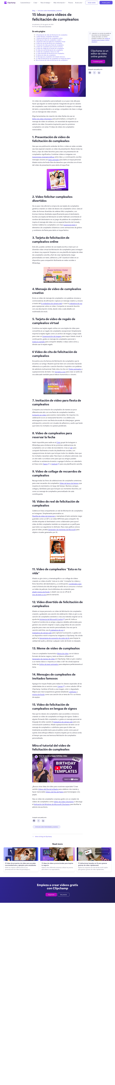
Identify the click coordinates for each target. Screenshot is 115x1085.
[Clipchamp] (10, 2)
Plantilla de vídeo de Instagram (43, 516)
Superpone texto (69, 225)
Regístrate (51, 894)
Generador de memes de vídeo (43, 659)
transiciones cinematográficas (43, 157)
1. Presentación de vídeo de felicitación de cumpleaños (51, 35)
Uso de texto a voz (39, 594)
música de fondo (38, 694)
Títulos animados (75, 369)
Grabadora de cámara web (42, 633)
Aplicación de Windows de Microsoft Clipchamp (52, 804)
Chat (58, 442)
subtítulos (72, 691)
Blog (33, 11)
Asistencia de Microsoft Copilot (52, 619)
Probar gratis (106, 2)
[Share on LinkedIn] (99, 72)
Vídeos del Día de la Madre (48, 789)
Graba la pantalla (38, 341)
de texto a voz (60, 372)
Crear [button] (35, 3)
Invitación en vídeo (39, 415)
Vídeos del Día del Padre (54, 792)
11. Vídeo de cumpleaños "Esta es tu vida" (47, 52)
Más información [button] (59, 3)
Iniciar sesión (92, 2)
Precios (70, 3)
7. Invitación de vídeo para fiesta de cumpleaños (50, 45)
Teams (46, 464)
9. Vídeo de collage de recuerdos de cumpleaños (50, 48)
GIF (71, 448)
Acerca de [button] (78, 3)
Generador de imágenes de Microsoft (62, 529)
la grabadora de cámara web (51, 303)
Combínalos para (75, 584)
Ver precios (63, 894)
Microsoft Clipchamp (45, 26)
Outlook (55, 464)
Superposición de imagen (51, 336)
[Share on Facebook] (90, 72)
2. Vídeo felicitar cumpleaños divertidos (47, 36)
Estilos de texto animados (48, 664)
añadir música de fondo (41, 592)
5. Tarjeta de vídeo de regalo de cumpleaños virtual (50, 41)
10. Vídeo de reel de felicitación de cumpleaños (49, 50)
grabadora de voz (75, 303)
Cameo (61, 686)
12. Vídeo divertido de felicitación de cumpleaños (50, 53)
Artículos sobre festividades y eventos (50, 11)
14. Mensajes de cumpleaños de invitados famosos (50, 57)
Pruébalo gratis (98, 61)
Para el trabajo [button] (45, 3)
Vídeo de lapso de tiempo (69, 483)
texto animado (53, 159)
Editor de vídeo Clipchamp (42, 119)
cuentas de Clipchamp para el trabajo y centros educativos (101, 40)
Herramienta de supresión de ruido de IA (54, 638)
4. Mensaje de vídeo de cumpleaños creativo (48, 40)
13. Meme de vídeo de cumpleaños (46, 55)
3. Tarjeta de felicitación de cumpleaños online (49, 38)
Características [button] (25, 3)
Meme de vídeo (63, 653)
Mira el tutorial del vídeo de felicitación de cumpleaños (52, 60)
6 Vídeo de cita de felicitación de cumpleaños (49, 43)
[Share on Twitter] (94, 72)
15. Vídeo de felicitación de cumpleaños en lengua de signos (53, 58)
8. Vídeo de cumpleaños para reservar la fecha (49, 46)
